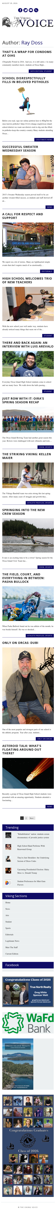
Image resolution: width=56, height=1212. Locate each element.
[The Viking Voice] (28, 26)
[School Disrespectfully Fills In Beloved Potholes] (28, 114)
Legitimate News (44, 140)
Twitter (25, 10)
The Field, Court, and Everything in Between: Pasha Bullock (23, 578)
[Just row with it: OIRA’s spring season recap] (28, 431)
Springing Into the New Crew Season (23, 512)
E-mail (31, 10)
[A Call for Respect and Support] (28, 256)
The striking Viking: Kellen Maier (26, 456)
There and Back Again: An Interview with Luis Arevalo (28, 344)
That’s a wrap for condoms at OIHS (27, 54)
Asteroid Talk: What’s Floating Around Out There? (21, 749)
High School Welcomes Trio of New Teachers (27, 280)
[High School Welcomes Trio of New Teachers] (28, 320)
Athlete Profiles (35, 503)
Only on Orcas (44, 739)
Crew (41, 447)
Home (7, 902)
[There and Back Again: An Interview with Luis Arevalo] (28, 376)
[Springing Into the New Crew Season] (28, 551)
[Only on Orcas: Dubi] (28, 723)
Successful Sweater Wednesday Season (20, 148)
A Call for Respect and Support (22, 216)
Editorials (47, 271)
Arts (7, 915)
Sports (48, 447)
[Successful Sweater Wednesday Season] (28, 188)
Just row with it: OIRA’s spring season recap (23, 400)
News (49, 207)
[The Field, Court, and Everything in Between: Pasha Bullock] (28, 620)
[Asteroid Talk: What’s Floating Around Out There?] (28, 788)
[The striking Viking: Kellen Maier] (28, 487)
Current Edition (11, 953)
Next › (32, 818)
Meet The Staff (11, 947)
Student (48, 71)
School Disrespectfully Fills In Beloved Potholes (25, 80)
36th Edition (36, 71)
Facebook (20, 10)
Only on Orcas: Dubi (20, 643)
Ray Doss (32, 42)
